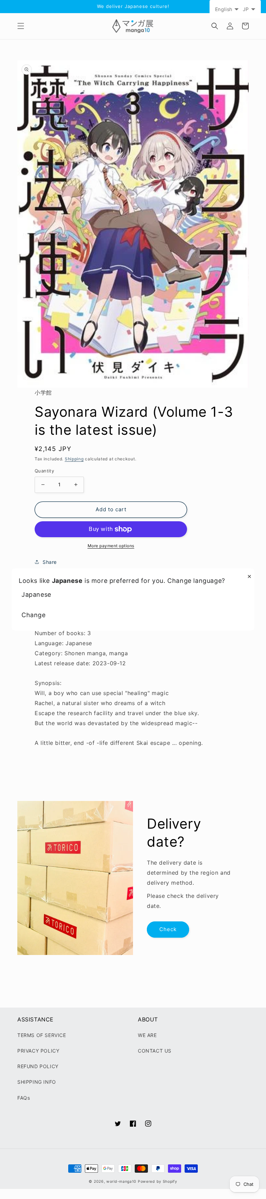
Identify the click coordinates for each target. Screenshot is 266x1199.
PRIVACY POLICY (38, 1051)
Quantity (44, 471)
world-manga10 (121, 1181)
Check (168, 929)
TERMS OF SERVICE (41, 1035)
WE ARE (147, 1035)
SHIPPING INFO (36, 1082)
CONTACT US (154, 1051)
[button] (20, 26)
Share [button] (50, 562)
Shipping (74, 458)
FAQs (23, 1098)
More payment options (111, 545)
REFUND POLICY (38, 1066)
